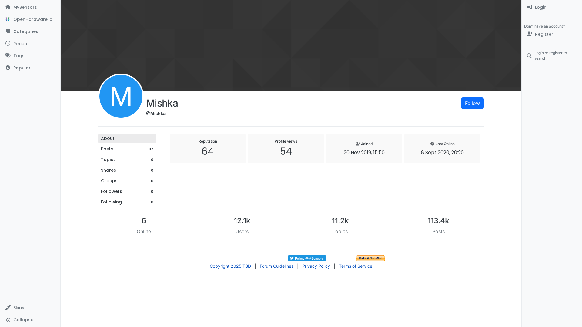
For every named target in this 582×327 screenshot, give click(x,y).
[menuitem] (552, 7)
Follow (472, 103)
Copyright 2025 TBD (230, 266)
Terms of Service (355, 266)
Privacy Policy (316, 266)
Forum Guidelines (276, 266)
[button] (30, 307)
